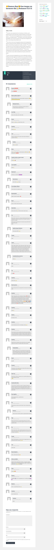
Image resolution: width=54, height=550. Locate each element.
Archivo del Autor (7, 75)
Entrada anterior (27, 76)
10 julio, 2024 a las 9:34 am (15, 243)
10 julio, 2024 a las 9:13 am (15, 264)
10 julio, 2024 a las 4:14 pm (15, 127)
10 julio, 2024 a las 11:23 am (15, 165)
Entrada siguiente (27, 78)
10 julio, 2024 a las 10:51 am (15, 172)
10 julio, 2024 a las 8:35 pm (15, 120)
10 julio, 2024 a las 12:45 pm (15, 134)
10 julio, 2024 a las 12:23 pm (15, 150)
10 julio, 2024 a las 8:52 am (15, 308)
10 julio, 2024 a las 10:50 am (15, 187)
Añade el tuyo (29, 84)
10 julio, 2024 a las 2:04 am (15, 469)
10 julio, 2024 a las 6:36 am (15, 383)
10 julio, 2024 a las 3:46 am (15, 445)
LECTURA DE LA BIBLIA (28, 74)
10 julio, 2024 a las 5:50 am (15, 428)
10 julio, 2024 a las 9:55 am (15, 236)
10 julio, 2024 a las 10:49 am (15, 194)
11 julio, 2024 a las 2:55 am (16, 104)
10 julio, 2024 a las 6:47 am (15, 374)
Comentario (8, 514)
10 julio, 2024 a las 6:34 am (15, 395)
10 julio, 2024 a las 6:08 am (15, 403)
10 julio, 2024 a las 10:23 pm (15, 96)
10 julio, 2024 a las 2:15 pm (16, 499)
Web (6, 535)
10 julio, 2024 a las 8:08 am (16, 348)
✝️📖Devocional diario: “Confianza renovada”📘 (44, 8)
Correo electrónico (8, 531)
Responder (30, 88)
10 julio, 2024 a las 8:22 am (15, 330)
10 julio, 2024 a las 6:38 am (16, 411)
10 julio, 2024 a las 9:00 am (15, 294)
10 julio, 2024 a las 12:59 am (15, 484)
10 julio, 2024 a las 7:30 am (15, 366)
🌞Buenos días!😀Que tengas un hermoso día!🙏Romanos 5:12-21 (19, 7)
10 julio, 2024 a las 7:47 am (15, 340)
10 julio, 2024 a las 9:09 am (15, 278)
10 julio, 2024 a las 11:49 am (15, 158)
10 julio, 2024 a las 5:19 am (15, 437)
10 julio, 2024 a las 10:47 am (15, 201)
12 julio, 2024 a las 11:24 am (15, 89)
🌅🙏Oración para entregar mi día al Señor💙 (44, 6)
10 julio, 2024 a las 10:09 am (15, 216)
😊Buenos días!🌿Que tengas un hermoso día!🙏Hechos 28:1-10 (45, 11)
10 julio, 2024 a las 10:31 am (17, 229)
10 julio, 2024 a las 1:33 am (15, 476)
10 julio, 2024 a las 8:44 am (15, 315)
